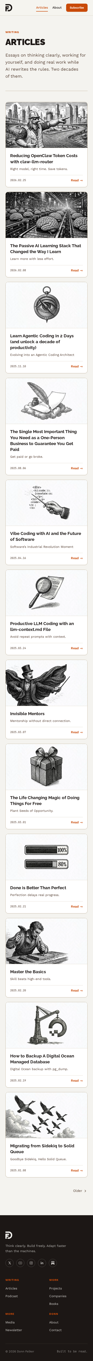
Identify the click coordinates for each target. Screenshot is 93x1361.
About (57, 7)
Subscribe (77, 7)
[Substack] (53, 1263)
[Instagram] (31, 1263)
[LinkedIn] (42, 1263)
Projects (55, 1288)
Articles (42, 7)
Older (77, 1191)
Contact (55, 1330)
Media (10, 1322)
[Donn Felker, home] (8, 7)
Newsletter (13, 1330)
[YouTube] (20, 1263)
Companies (57, 1296)
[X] (9, 1263)
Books (53, 1304)
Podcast (11, 1296)
